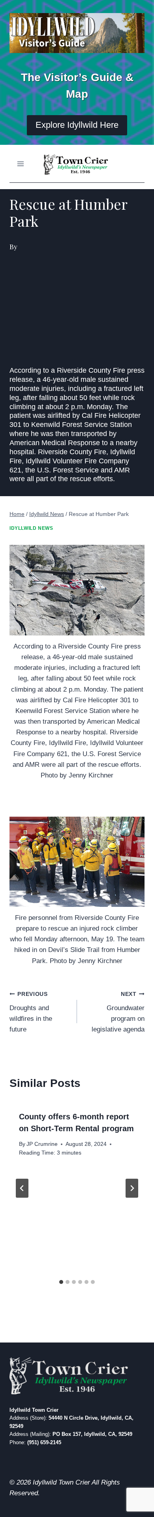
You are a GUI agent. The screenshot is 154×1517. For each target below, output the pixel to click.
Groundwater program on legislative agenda (118, 1012)
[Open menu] (20, 163)
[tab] (61, 1282)
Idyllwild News (31, 528)
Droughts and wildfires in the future (30, 1012)
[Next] (132, 1188)
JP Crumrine (42, 1144)
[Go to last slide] (22, 1188)
